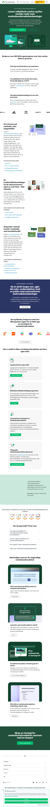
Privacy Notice (8, 796)
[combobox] (6, 782)
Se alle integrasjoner (25, 342)
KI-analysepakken (20, 85)
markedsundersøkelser (14, 234)
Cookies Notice (14, 796)
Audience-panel (9, 212)
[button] (25, 533)
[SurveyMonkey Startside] (8, 2)
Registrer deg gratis (39, 2)
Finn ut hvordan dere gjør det (18, 675)
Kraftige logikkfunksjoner (11, 168)
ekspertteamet (21, 455)
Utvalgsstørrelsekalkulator (12, 217)
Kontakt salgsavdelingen (24, 2)
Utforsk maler (15, 596)
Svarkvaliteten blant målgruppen (13, 215)
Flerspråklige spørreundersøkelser (14, 170)
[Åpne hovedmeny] (46, 2)
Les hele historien (9, 498)
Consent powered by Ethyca (42, 804)
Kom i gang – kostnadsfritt (18, 30)
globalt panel (13, 102)
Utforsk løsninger (33, 30)
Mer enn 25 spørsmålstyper (12, 166)
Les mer (13, 635)
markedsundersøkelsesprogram (12, 133)
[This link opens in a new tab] (33, 782)
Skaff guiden (14, 716)
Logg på (32, 2)
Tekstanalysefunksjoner (11, 272)
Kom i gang (14, 403)
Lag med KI (8, 163)
